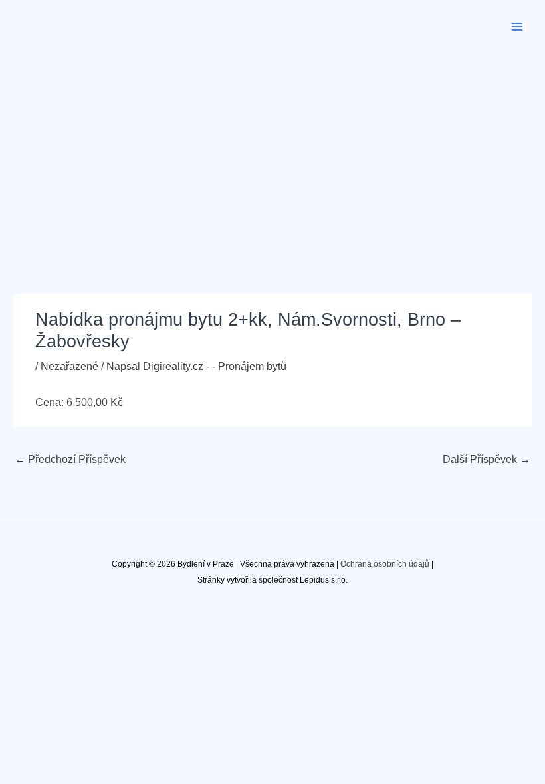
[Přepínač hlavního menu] (517, 26)
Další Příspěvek (486, 459)
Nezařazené (69, 366)
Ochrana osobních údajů (384, 564)
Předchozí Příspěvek (70, 459)
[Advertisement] (272, 153)
